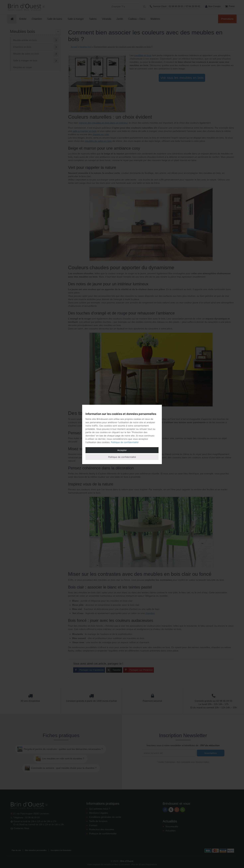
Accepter (122, 450)
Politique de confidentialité (125, 442)
